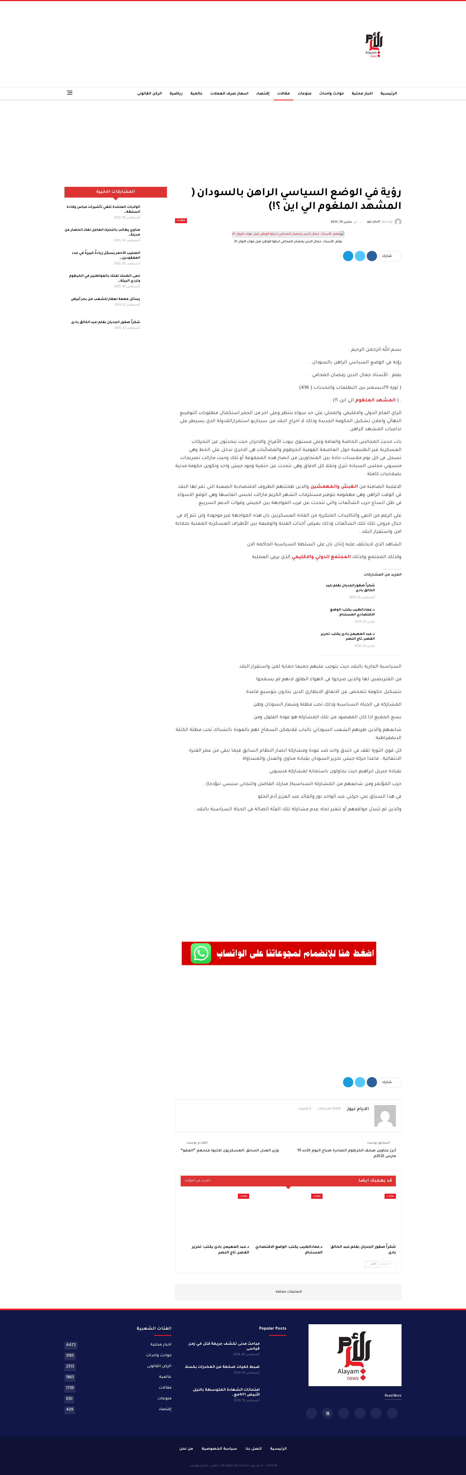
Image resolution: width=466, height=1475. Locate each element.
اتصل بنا (254, 1449)
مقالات (283, 94)
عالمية (196, 94)
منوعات (304, 94)
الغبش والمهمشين (334, 487)
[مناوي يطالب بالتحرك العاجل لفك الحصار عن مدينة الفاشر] (155, 236)
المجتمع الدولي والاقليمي (321, 557)
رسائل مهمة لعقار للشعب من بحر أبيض (105, 299)
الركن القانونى (149, 94)
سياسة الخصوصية (219, 1449)
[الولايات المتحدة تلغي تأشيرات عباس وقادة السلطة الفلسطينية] (155, 213)
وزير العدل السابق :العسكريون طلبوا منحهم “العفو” (229, 1151)
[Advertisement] (175, 44)
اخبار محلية (362, 94)
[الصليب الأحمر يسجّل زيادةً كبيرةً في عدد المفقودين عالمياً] (155, 259)
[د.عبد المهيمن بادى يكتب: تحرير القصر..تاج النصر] (390, 640)
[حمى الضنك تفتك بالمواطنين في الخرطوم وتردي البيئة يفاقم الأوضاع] (155, 282)
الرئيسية (389, 94)
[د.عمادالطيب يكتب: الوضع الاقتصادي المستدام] (390, 616)
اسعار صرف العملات (229, 94)
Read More (393, 1396)
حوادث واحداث (331, 94)
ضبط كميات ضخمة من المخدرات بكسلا (222, 1367)
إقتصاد (262, 94)
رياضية (176, 94)
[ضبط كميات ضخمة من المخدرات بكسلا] (274, 1373)
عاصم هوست (199, 1466)
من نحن (186, 1449)
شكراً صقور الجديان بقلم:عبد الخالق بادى (105, 322)
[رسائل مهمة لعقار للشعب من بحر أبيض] (155, 305)
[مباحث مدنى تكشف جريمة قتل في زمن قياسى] (274, 1350)
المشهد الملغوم (375, 400)
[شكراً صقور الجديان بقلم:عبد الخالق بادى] (390, 592)
